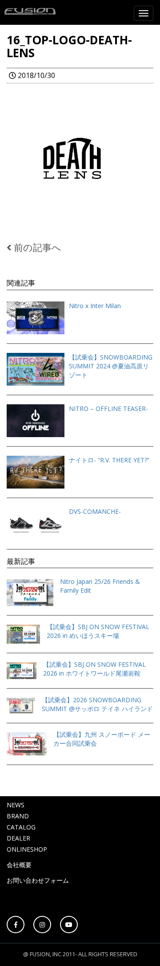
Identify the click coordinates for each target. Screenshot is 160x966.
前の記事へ (36, 247)
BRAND (18, 816)
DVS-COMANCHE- (95, 511)
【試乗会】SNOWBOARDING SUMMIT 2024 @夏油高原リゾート (110, 366)
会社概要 (19, 864)
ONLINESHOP (27, 849)
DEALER (18, 838)
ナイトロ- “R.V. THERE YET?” (109, 460)
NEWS (15, 805)
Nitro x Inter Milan (95, 305)
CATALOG (21, 827)
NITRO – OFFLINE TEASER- (108, 408)
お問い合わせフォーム (38, 880)
